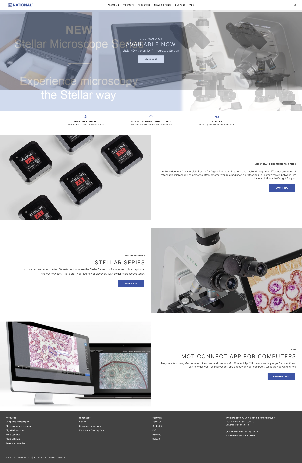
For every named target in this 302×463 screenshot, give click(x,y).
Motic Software (13, 439)
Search (61, 458)
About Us (156, 422)
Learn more (151, 66)
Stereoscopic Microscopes (18, 426)
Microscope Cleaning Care (91, 430)
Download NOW (281, 370)
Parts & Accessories (15, 443)
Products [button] (11, 418)
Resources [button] (85, 418)
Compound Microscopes (17, 422)
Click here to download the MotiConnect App (151, 118)
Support (156, 439)
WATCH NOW (131, 277)
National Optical (17, 458)
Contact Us (157, 426)
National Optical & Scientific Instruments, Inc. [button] (251, 418)
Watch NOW (282, 182)
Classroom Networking (90, 426)
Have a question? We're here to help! (216, 118)
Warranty (156, 435)
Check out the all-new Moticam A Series (85, 118)
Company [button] (157, 418)
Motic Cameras (13, 435)
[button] (128, 5)
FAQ (154, 430)
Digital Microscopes (15, 430)
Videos (82, 422)
